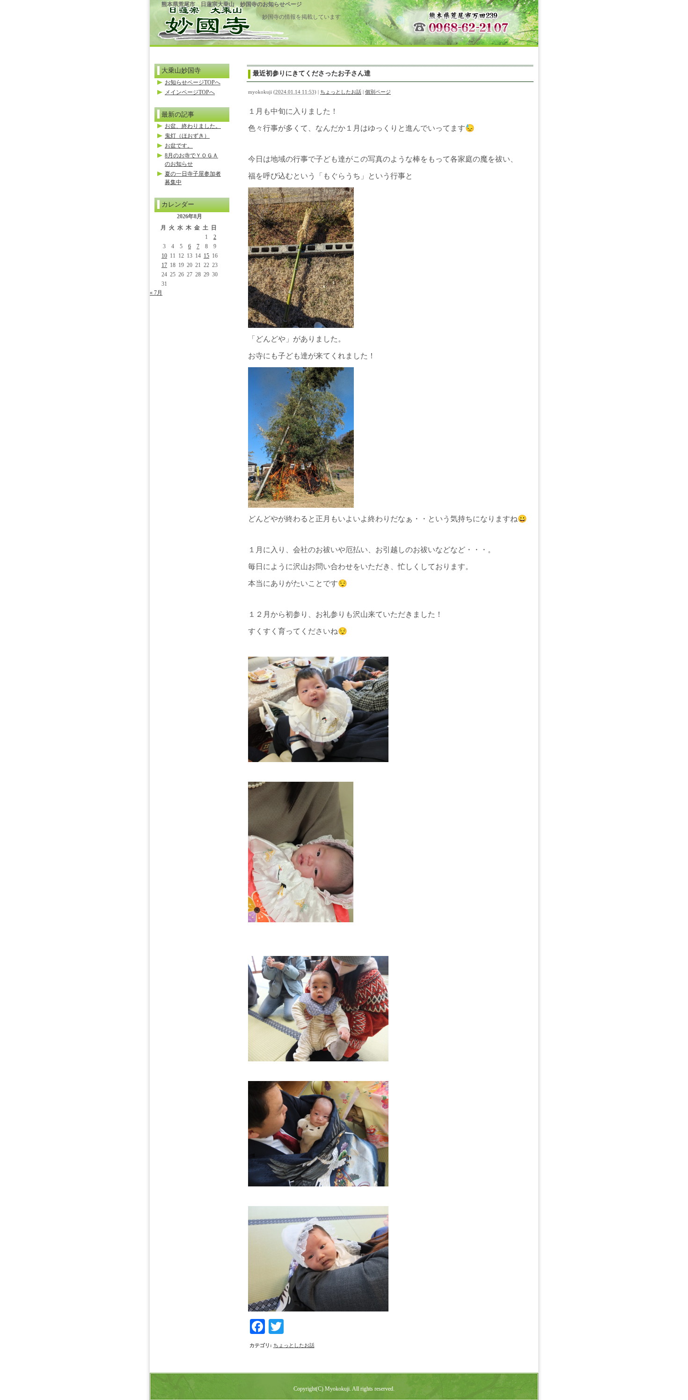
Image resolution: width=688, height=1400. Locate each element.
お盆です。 (179, 145)
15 (206, 255)
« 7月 (156, 292)
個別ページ (378, 92)
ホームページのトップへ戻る (205, 19)
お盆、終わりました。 (193, 126)
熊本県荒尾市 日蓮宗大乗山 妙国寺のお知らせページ (231, 4)
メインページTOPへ (190, 92)
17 (164, 265)
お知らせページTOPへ (192, 82)
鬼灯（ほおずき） (187, 136)
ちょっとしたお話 (340, 92)
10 (164, 255)
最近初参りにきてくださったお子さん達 (312, 73)
